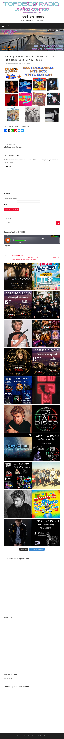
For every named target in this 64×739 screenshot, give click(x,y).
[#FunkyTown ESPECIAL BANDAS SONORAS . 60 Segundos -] (18, 333)
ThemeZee (43, 736)
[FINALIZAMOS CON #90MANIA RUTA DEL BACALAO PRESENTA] (46, 475)
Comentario (8, 166)
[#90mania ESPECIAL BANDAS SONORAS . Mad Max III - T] (46, 305)
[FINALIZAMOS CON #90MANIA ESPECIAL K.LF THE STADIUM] (46, 390)
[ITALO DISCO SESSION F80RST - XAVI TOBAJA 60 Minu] (46, 419)
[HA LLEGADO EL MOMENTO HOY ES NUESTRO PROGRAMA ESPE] (46, 362)
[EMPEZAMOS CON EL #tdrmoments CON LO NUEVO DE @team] (18, 447)
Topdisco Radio (32, 17)
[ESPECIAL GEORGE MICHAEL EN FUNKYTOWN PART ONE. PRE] (18, 504)
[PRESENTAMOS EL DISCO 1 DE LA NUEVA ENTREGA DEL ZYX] (46, 504)
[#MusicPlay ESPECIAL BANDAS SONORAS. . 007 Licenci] (46, 333)
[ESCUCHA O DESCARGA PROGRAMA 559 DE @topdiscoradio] (18, 305)
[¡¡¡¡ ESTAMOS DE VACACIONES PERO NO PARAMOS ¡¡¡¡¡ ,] (18, 276)
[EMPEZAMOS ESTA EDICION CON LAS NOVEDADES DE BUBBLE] (18, 532)
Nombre (7, 193)
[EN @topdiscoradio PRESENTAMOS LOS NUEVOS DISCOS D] (46, 447)
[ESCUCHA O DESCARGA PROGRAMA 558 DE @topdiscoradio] (18, 390)
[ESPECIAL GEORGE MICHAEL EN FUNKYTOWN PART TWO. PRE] (18, 419)
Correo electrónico (10, 199)
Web (5, 204)
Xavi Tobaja (27, 63)
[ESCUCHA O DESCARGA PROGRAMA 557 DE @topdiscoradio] (18, 475)
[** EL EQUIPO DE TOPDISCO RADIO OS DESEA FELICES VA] (46, 276)
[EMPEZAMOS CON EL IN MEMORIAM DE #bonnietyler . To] (18, 362)
